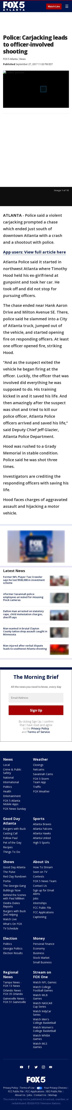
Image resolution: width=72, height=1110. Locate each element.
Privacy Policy (40, 728)
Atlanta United (42, 838)
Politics (7, 787)
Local (6, 765)
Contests (38, 876)
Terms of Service (38, 732)
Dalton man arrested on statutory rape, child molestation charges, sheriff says (23, 614)
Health (7, 791)
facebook (29, 1067)
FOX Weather (41, 791)
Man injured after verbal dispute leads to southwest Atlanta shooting (25, 647)
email (51, 1067)
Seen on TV (40, 872)
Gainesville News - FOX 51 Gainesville (14, 1000)
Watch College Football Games (43, 988)
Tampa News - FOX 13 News (12, 984)
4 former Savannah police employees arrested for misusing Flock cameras (23, 597)
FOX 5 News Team (44, 881)
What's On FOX (12, 924)
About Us (41, 861)
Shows (8, 861)
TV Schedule (10, 928)
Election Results (13, 953)
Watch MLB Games (40, 996)
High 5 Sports (41, 842)
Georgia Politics (12, 948)
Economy (39, 948)
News (23, 59)
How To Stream (43, 867)
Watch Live (54, 6)
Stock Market (41, 957)
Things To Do (11, 852)
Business (38, 953)
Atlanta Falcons (42, 829)
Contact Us (40, 885)
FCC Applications (43, 912)
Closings (38, 765)
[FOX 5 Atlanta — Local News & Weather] (14, 6)
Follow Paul (10, 838)
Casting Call (10, 833)
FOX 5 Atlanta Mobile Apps (11, 802)
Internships (40, 903)
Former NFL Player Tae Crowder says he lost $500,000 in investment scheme (24, 580)
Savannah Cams (43, 774)
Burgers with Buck (14, 829)
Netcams (38, 769)
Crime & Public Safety (12, 771)
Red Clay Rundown (14, 876)
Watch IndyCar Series (42, 1012)
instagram (43, 1067)
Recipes (8, 847)
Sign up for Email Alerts (43, 892)
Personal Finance (43, 944)
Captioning (39, 917)
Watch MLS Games (40, 1045)
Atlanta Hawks (42, 833)
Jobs (35, 898)
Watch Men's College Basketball (44, 1021)
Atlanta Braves (42, 824)
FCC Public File (42, 907)
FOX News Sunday (14, 809)
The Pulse (9, 872)
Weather (40, 759)
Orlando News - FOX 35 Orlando (13, 992)
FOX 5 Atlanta (10, 59)
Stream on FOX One (42, 974)
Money (39, 938)
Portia (7, 881)
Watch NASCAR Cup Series (42, 1004)
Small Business (42, 962)
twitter (36, 1067)
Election (10, 938)
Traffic (37, 787)
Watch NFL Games (44, 982)
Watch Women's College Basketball (44, 1029)
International (11, 782)
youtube (21, 1067)
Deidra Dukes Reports (11, 904)
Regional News (10, 974)
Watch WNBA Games (41, 1037)
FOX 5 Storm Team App (41, 780)
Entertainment (12, 796)
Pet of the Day (12, 842)
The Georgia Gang (14, 885)
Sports (38, 818)
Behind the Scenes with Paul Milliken (14, 896)
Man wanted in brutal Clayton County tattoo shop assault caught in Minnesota (25, 631)
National (8, 777)
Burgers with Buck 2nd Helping (14, 912)
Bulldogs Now (12, 890)
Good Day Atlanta (11, 821)
